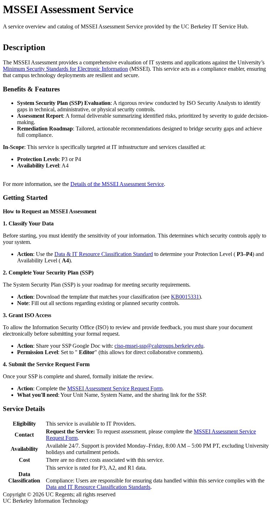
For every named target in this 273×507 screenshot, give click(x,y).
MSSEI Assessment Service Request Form (114, 388)
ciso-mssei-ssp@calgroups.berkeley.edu (158, 346)
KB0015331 (185, 297)
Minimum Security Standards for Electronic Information (65, 69)
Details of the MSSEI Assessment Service (117, 184)
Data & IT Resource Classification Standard (103, 254)
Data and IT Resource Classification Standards (98, 487)
